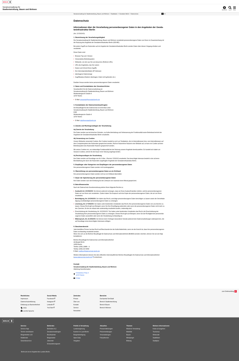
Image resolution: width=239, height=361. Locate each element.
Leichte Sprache (28, 311)
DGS (25, 308)
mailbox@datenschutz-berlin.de (89, 251)
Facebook (50, 298)
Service (76, 307)
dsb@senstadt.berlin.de (88, 120)
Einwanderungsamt (53, 344)
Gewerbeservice (26, 341)
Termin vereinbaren (27, 332)
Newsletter (77, 310)
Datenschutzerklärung (28, 301)
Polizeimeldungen (106, 332)
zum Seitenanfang (228, 291)
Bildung (128, 341)
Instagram (50, 301)
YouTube (50, 307)
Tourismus (156, 332)
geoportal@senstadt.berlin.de (90, 99)
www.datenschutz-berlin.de (83, 257)
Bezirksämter (51, 335)
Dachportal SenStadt (107, 298)
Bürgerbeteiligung (79, 335)
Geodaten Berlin (124, 14)
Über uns (76, 301)
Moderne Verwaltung (133, 329)
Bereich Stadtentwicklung (108, 301)
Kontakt (76, 304)
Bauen (128, 335)
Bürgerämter (51, 338)
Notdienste (24, 338)
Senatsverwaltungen (54, 332)
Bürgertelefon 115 (26, 335)
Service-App (25, 329)
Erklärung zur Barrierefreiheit (30, 304)
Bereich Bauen (105, 304)
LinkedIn (50, 304)
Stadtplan (156, 341)
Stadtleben (156, 338)
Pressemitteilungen (106, 329)
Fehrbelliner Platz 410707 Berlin (82, 274)
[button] (163, 14)
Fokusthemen (104, 338)
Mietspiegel (130, 338)
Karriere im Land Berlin (81, 332)
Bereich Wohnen (105, 307)
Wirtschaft (156, 335)
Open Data (77, 338)
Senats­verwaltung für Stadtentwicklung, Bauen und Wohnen (91, 14)
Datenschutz (134, 14)
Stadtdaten (114, 14)
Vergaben (76, 341)
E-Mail (78, 278)
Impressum (24, 298)
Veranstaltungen (105, 335)
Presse (75, 298)
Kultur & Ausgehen (159, 329)
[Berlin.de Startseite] (7, 2)
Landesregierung (79, 329)
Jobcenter (50, 341)
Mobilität (129, 332)
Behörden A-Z (51, 329)
